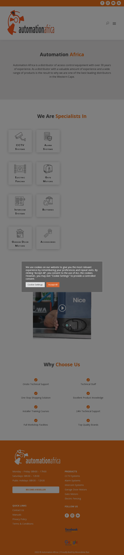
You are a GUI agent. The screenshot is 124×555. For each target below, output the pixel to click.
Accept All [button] (52, 284)
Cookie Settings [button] (35, 284)
